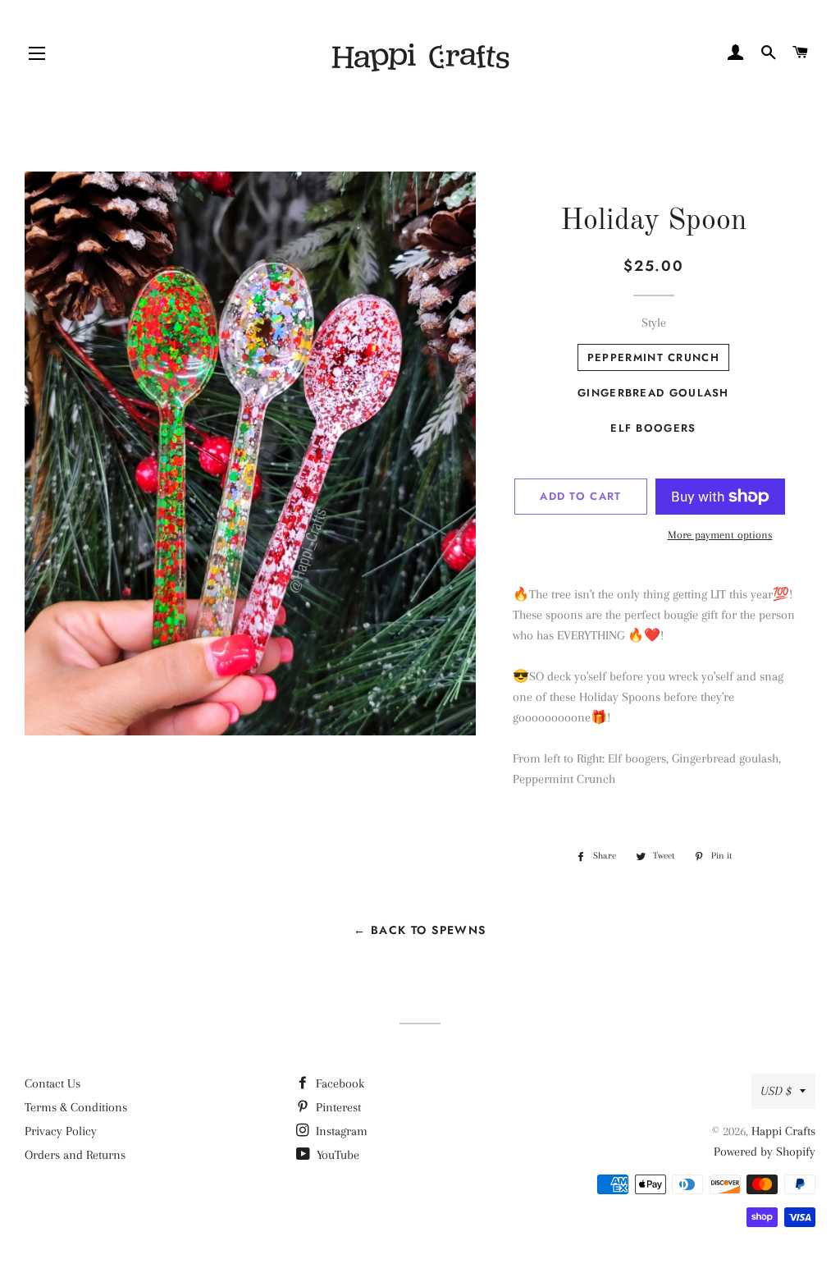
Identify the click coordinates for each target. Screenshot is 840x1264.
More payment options (720, 535)
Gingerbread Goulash (653, 393)
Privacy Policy (61, 1131)
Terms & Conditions (76, 1107)
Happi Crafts (783, 1131)
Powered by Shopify (764, 1151)
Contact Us (52, 1083)
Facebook (338, 1083)
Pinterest (337, 1107)
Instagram (340, 1131)
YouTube (336, 1154)
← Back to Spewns (420, 930)
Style (653, 322)
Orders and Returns (75, 1154)
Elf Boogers (653, 428)
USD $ (776, 1090)
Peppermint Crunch (653, 357)
